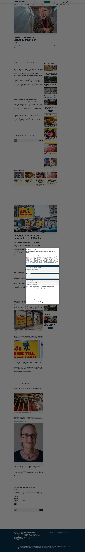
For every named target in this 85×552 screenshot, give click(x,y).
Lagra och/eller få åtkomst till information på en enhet (34, 267)
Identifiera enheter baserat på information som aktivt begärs (35, 276)
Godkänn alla (51, 299)
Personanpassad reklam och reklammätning (32, 269)
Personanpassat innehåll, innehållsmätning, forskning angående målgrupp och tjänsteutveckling (40, 271)
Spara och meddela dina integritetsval (32, 284)
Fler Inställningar (34, 299)
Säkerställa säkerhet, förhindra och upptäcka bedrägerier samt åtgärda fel (36, 280)
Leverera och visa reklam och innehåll (32, 282)
